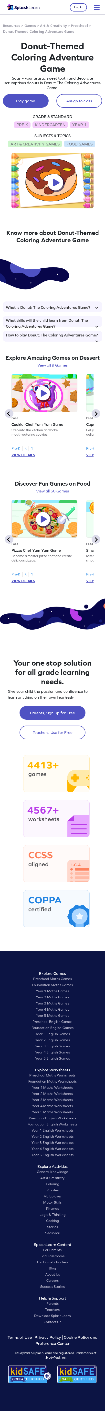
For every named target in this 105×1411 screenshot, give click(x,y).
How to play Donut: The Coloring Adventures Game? (52, 335)
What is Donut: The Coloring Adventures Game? (48, 307)
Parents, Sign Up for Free (52, 713)
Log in (78, 7)
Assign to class (79, 101)
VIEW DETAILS (23, 455)
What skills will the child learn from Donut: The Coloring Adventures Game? (47, 322)
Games (30, 25)
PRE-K (22, 124)
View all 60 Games (52, 491)
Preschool (79, 25)
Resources (11, 25)
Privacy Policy (47, 1337)
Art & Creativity (53, 25)
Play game (25, 101)
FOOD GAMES (79, 144)
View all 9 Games (52, 365)
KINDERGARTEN (50, 124)
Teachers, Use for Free (53, 732)
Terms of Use (20, 1337)
